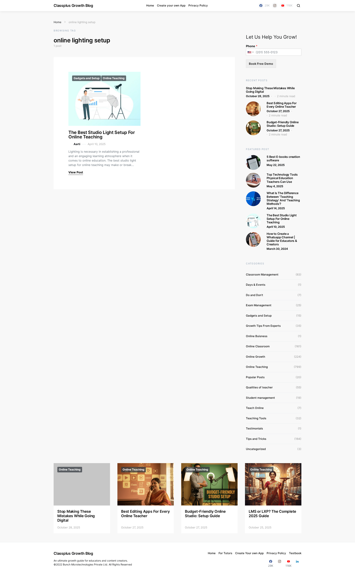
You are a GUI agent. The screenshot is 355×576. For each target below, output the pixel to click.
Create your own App (171, 5)
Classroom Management (262, 274)
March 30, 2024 (277, 249)
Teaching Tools (256, 418)
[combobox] (250, 52)
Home (150, 5)
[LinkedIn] (297, 563)
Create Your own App (249, 553)
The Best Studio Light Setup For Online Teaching (101, 135)
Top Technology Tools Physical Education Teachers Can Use (282, 178)
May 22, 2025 (276, 165)
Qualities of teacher (259, 387)
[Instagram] (275, 6)
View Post (75, 172)
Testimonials (254, 428)
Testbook (295, 553)
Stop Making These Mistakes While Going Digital (270, 89)
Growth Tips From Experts (263, 326)
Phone (251, 46)
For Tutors (225, 553)
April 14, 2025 (276, 208)
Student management (260, 397)
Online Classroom (258, 346)
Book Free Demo (261, 64)
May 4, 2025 (275, 186)
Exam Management (258, 305)
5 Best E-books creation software (283, 158)
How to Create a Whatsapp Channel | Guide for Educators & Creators (282, 239)
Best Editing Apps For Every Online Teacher (282, 104)
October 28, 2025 (258, 96)
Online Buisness (256, 336)
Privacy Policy (198, 5)
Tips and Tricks (256, 439)
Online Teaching (114, 78)
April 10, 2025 (276, 227)
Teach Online (255, 408)
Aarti (77, 144)
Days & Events (255, 284)
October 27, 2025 (278, 111)
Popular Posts (255, 377)
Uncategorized (256, 449)
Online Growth (255, 356)
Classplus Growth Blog (73, 5)
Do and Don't (254, 295)
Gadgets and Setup (86, 78)
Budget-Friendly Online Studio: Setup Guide (283, 123)
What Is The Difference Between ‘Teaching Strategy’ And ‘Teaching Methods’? (283, 198)
